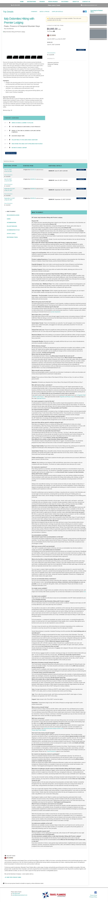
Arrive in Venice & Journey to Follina (22, 122)
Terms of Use (93, 895)
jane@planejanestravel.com (20, 895)
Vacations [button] (64, 1)
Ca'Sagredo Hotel (81, 395)
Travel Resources (51, 751)
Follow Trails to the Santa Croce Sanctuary (25, 139)
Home (22, 1)
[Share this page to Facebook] (84, 11)
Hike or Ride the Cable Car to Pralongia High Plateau (27, 143)
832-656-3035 (16, 893)
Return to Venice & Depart (19, 147)
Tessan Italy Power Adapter (39, 730)
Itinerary (34, 11)
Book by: (52, 170)
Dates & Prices (45, 11)
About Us (76, 1)
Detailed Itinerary (10, 153)
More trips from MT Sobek (13, 877)
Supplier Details (57, 11)
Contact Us (86, 1)
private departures (55, 311)
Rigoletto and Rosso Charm (67, 396)
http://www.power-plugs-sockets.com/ (53, 728)
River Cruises (53, 1)
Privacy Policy (93, 897)
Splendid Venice (41, 398)
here (85, 591)
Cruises (42, 1)
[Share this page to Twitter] (86, 11)
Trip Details (8, 12)
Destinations (31, 1)
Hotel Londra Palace (38, 396)
